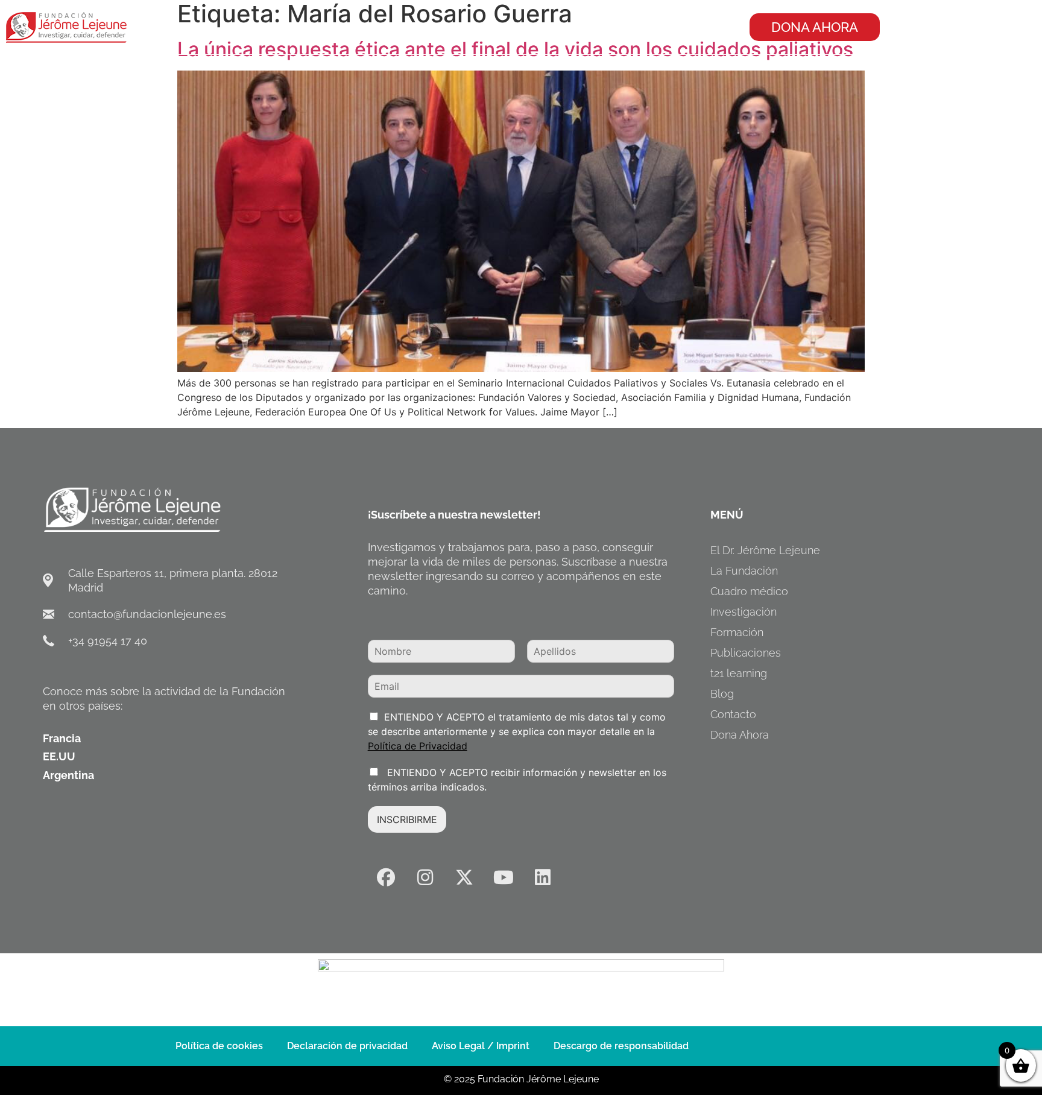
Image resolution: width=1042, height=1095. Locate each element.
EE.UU (59, 756)
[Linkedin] (543, 877)
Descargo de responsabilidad (621, 1046)
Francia (62, 738)
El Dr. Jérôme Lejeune (765, 550)
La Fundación (744, 570)
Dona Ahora (739, 734)
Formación (736, 632)
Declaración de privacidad (347, 1046)
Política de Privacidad (417, 746)
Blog (722, 693)
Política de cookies (219, 1046)
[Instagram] (425, 877)
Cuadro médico (749, 591)
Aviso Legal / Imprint (480, 1046)
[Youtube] (503, 877)
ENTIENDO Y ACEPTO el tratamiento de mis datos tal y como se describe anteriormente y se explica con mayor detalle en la (517, 731)
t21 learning (738, 673)
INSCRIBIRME (407, 819)
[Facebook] (386, 877)
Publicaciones (745, 652)
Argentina (68, 775)
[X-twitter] (464, 877)
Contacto (733, 714)
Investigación (743, 611)
